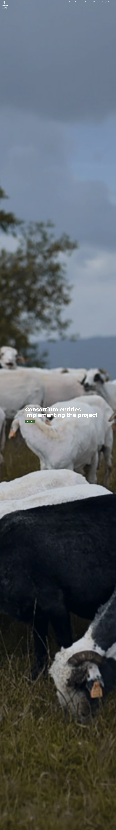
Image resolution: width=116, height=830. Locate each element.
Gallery (94, 2)
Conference (70, 2)
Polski (113, 2)
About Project (62, 2)
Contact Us (101, 2)
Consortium (87, 2)
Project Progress (79, 2)
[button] (2, 415)
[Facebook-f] (106, 2)
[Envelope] (109, 2)
